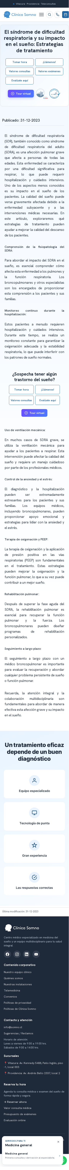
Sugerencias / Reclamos (18, 1033)
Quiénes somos (13, 978)
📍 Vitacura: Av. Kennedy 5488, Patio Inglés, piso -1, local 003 (33, 1065)
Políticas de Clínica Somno (20, 1009)
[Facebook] (7, 954)
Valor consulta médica (17, 1108)
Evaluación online (15, 1120)
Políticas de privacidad (17, 1002)
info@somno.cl (13, 1027)
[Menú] (41, 14)
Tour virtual (23, 93)
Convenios (10, 996)
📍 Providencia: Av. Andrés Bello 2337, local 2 (32, 1073)
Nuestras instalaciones (18, 984)
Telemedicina (12, 990)
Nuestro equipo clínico (18, 972)
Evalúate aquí (19, 80)
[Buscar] (49, 14)
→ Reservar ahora (15, 1102)
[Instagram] (17, 954)
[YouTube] (36, 954)
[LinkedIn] (26, 954)
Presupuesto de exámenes (20, 1114)
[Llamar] (57, 14)
